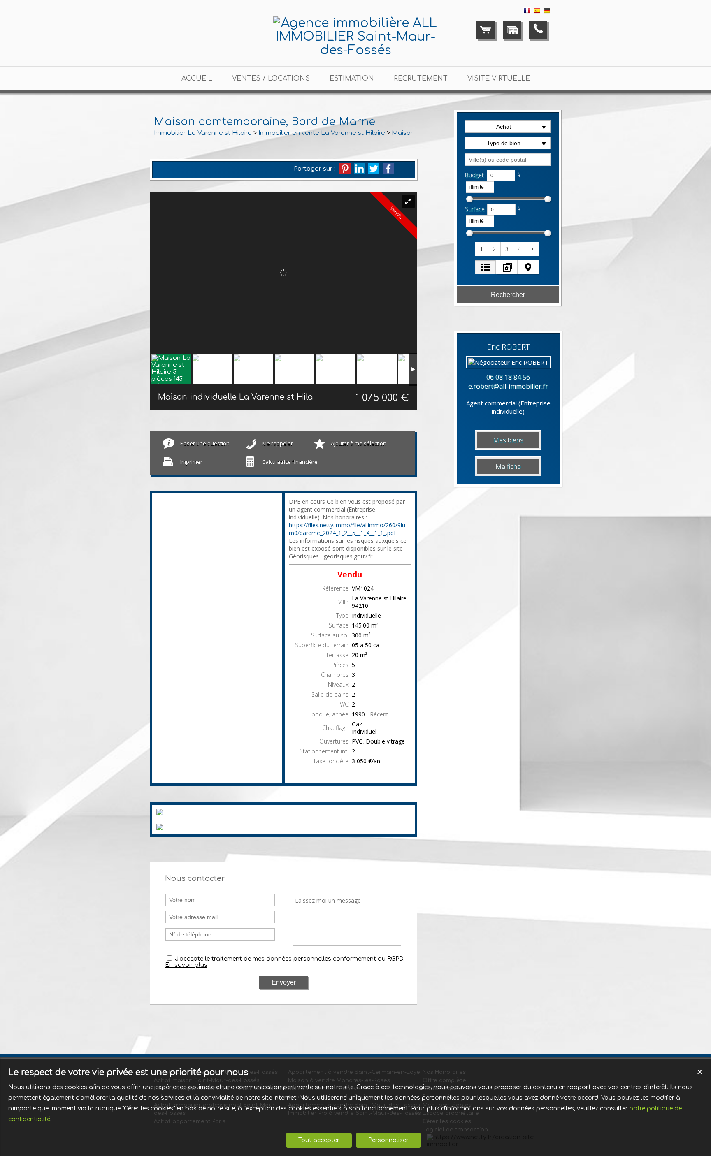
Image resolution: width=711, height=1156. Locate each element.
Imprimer (191, 462)
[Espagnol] (537, 12)
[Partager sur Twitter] (373, 168)
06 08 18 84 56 (508, 377)
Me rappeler (277, 443)
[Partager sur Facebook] (388, 168)
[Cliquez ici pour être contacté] (538, 30)
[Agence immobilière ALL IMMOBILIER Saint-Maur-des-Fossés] (355, 50)
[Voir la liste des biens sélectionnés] (485, 30)
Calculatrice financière (290, 462)
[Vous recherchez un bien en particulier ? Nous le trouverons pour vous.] (512, 30)
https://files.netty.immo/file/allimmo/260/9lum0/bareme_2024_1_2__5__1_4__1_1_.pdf (347, 529)
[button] (482, 249)
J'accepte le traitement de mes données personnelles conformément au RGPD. (289, 959)
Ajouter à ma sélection (358, 443)
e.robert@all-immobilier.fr (508, 386)
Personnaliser (388, 1140)
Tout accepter (318, 1140)
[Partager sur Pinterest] (345, 168)
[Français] (527, 12)
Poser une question (205, 443)
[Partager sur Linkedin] (359, 168)
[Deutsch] (547, 12)
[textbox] (508, 159)
